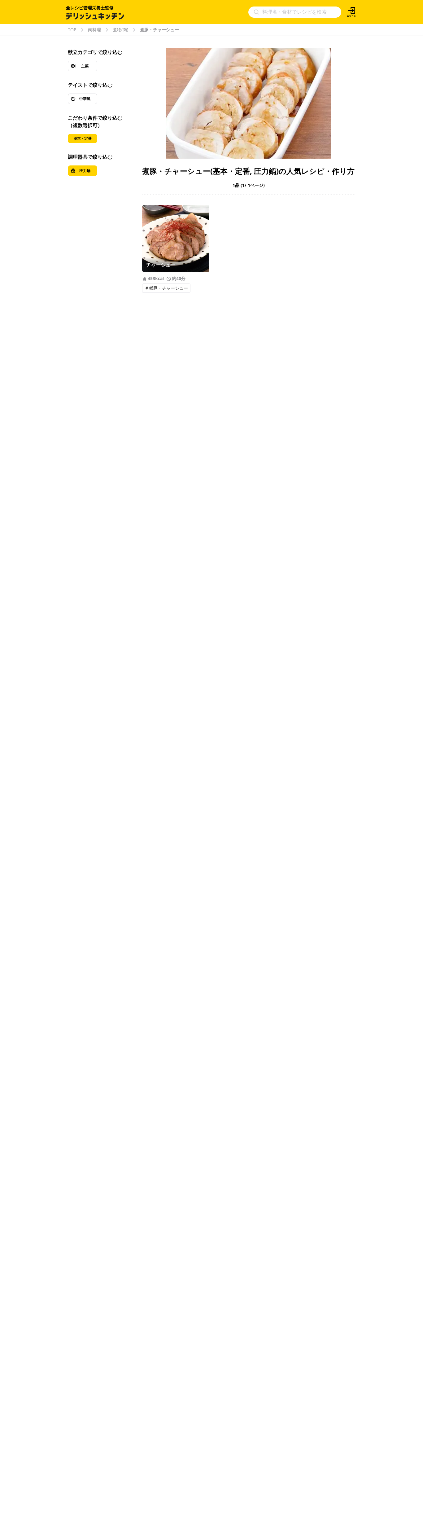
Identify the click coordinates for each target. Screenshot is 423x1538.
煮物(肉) (120, 30)
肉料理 (94, 30)
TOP (72, 30)
